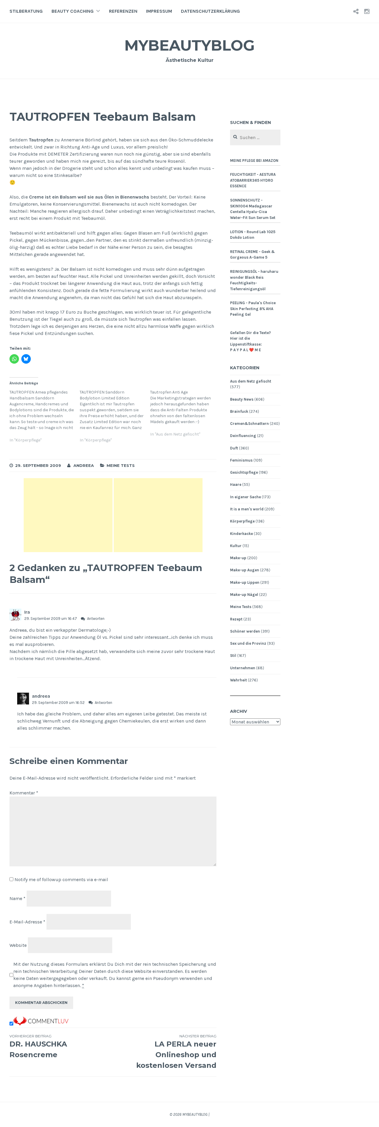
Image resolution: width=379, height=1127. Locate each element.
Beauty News (241, 399)
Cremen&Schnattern (249, 423)
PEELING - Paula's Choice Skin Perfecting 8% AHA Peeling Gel (253, 309)
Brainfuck (239, 411)
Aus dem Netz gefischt (250, 381)
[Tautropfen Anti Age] (185, 416)
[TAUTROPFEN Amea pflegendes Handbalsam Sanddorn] (44, 419)
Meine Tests (121, 465)
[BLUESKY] (356, 11)
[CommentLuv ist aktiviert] (40, 1024)
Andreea (83, 465)
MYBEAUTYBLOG (189, 45)
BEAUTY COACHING (73, 11)
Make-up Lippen (244, 582)
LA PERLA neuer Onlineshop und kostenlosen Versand (176, 1052)
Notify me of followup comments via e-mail (61, 879)
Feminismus (241, 460)
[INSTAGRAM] (367, 11)
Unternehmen (242, 668)
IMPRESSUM (159, 11)
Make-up (238, 558)
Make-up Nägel (244, 594)
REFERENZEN (123, 11)
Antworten (96, 618)
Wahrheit (238, 680)
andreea (41, 696)
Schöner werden (245, 631)
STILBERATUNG (26, 11)
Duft (234, 448)
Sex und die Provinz (248, 643)
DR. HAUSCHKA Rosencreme (38, 1046)
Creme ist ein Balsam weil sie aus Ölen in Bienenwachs (89, 197)
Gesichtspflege (244, 472)
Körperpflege (242, 521)
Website (18, 945)
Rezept (236, 619)
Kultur (236, 546)
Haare (235, 484)
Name (17, 898)
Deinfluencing (243, 435)
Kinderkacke (241, 533)
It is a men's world (247, 509)
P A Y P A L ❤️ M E (245, 350)
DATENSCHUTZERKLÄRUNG (210, 11)
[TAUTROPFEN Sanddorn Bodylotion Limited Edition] (115, 419)
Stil (233, 655)
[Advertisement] (68, 515)
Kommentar (23, 793)
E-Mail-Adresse (27, 922)
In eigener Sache (245, 497)
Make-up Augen (244, 570)
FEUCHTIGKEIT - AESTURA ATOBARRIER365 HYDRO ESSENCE (253, 180)
